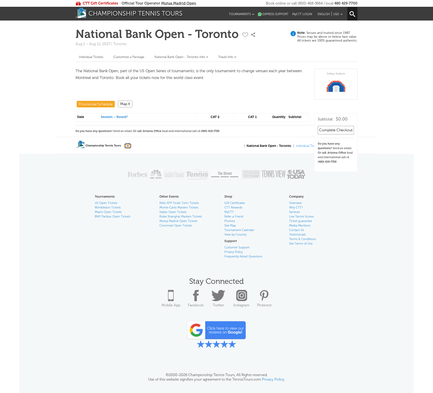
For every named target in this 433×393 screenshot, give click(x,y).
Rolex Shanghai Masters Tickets (180, 216)
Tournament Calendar (239, 230)
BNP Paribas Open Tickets (112, 216)
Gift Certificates (234, 203)
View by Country (235, 234)
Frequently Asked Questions (243, 256)
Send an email (342, 148)
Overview (295, 203)
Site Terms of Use (301, 243)
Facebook (196, 305)
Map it (125, 104)
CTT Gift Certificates (100, 3)
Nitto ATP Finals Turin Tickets (179, 203)
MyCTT (229, 212)
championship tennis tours (135, 13)
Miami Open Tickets (108, 212)
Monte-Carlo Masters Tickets (178, 207)
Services (294, 212)
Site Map (230, 225)
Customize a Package (128, 57)
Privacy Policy (233, 252)
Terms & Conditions (302, 239)
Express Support (275, 14)
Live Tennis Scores (301, 216)
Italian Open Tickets (173, 212)
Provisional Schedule (96, 104)
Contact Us (296, 230)
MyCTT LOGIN (302, 14)
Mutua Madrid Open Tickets (178, 221)
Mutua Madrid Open (178, 3)
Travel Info (225, 57)
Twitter (218, 305)
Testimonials (297, 234)
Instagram (241, 305)
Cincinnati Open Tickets (175, 225)
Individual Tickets (91, 57)
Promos (229, 221)
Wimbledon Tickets (108, 207)
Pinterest (264, 305)
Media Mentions (300, 225)
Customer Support (236, 247)
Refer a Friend (233, 216)
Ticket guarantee (300, 221)
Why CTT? (296, 207)
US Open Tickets (106, 203)
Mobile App (170, 305)
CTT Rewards (233, 207)
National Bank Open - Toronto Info (179, 57)
